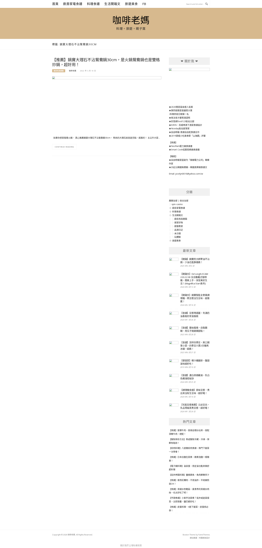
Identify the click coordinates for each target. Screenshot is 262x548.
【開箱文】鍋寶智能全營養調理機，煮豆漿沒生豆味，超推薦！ (194, 298)
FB (144, 4)
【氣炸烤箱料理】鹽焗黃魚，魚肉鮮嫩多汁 (189, 474)
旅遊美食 (131, 4)
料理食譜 (93, 4)
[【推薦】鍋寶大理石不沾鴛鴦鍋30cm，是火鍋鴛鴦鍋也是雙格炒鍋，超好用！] (106, 104)
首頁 (55, 4)
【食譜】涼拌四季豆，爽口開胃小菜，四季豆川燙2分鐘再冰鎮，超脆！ (194, 345)
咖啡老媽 (131, 20)
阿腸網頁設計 (204, 538)
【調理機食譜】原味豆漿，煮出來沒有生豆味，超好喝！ (194, 391)
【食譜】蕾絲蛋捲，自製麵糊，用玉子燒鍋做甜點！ (193, 329)
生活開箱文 (112, 4)
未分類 (177, 233)
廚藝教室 (178, 226)
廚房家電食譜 (72, 4)
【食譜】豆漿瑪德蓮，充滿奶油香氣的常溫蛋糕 (194, 314)
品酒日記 (178, 229)
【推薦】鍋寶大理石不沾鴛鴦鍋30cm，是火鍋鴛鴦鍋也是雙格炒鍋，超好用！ (106, 62)
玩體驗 (177, 236)
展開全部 (173, 200)
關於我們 (124, 545)
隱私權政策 (136, 545)
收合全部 (184, 200)
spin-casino (177, 204)
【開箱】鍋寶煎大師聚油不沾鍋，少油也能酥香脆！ (194, 260)
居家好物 (178, 222)
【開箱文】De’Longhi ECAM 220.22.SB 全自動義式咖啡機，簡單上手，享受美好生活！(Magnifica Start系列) (194, 278)
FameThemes (204, 534)
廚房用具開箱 (59, 71)
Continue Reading (64, 147)
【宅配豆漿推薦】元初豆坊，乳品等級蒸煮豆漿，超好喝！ (194, 406)
